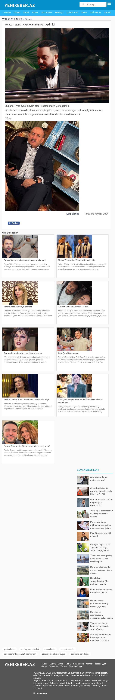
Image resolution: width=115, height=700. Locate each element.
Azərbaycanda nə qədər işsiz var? (98, 478)
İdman (84, 13)
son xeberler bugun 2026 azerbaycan (20, 654)
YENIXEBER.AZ (10, 19)
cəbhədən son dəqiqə (80, 654)
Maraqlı (59, 13)
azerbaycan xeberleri (30, 649)
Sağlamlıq (95, 13)
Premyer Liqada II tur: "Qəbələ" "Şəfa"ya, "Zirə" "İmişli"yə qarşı (100, 547)
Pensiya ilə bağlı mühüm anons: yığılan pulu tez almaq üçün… (101, 525)
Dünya (17, 13)
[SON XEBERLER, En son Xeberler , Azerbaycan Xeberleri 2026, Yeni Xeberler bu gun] (19, 5)
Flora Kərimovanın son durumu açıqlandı (101, 591)
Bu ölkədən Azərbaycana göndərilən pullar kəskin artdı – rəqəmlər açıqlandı (95, 615)
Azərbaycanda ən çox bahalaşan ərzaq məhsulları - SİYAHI (100, 637)
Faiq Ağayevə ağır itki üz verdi (100, 534)
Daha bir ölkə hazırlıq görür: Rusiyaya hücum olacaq (101, 570)
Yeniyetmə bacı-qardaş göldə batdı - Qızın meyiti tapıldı (101, 558)
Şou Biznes (46, 13)
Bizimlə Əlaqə (75, 666)
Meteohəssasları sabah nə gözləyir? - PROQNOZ (101, 502)
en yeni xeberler (68, 649)
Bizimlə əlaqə (40, 693)
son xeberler (49, 649)
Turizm (107, 13)
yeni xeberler (9, 649)
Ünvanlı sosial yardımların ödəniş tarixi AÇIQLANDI (99, 603)
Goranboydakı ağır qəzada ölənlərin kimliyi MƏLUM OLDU (101, 491)
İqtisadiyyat (72, 13)
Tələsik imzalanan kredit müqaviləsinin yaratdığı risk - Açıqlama (99, 626)
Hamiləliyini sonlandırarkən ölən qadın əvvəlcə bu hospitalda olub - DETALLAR (93, 581)
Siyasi (26, 13)
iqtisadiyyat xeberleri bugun (53, 654)
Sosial (35, 13)
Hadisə (7, 13)
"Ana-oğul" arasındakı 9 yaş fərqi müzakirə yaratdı (101, 513)
